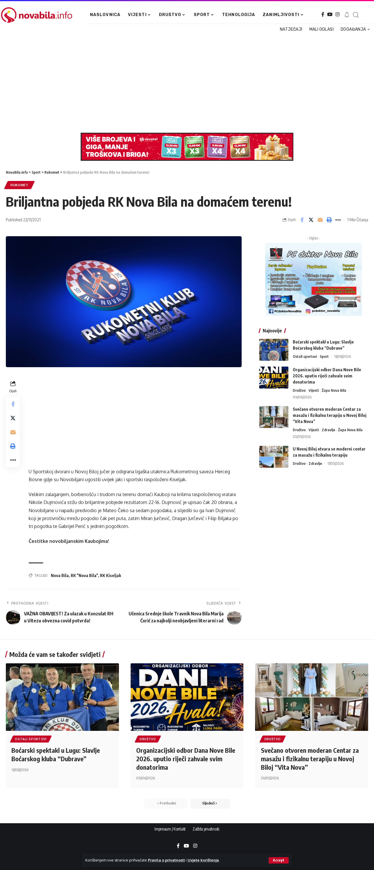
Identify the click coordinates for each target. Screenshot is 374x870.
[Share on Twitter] (311, 220)
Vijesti (314, 390)
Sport (324, 356)
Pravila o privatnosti (166, 860)
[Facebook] (323, 14)
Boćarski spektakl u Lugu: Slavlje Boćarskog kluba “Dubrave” (55, 754)
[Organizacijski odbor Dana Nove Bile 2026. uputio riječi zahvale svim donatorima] (273, 378)
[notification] (347, 15)
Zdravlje (328, 429)
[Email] (320, 220)
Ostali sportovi (305, 356)
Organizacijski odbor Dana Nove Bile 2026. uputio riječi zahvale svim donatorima (327, 375)
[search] (356, 15)
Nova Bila (60, 575)
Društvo (299, 390)
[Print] (329, 220)
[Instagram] (337, 14)
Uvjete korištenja (203, 860)
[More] (338, 220)
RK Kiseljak (110, 575)
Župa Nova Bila (334, 390)
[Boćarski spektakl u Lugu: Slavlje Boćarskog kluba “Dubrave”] (273, 350)
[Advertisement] (185, 83)
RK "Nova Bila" (84, 575)
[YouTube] (330, 14)
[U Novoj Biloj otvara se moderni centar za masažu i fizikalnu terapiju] (273, 457)
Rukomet (19, 185)
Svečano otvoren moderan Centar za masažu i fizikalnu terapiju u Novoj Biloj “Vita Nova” (329, 415)
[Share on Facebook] (302, 220)
